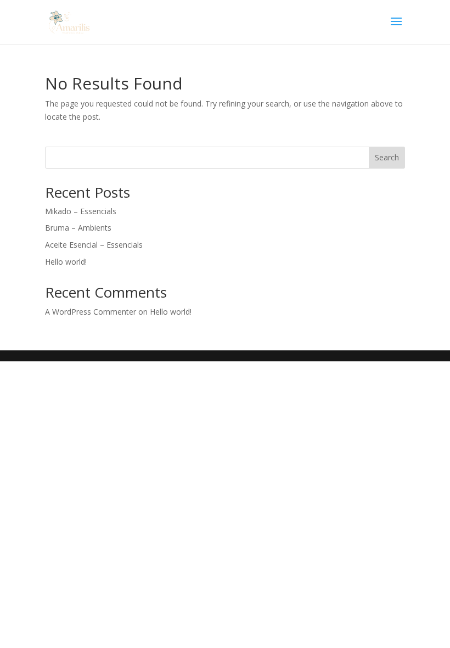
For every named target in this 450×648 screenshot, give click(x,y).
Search (387, 157)
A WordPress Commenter (90, 311)
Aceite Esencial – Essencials (94, 244)
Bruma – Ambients (78, 227)
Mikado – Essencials (80, 211)
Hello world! (66, 261)
